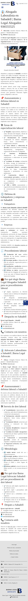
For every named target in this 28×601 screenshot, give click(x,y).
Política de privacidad (14, 550)
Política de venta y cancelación (14, 547)
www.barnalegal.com (8, 328)
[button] (2, 7)
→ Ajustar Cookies (14, 557)
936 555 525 (11, 34)
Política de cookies (14, 554)
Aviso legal (14, 544)
